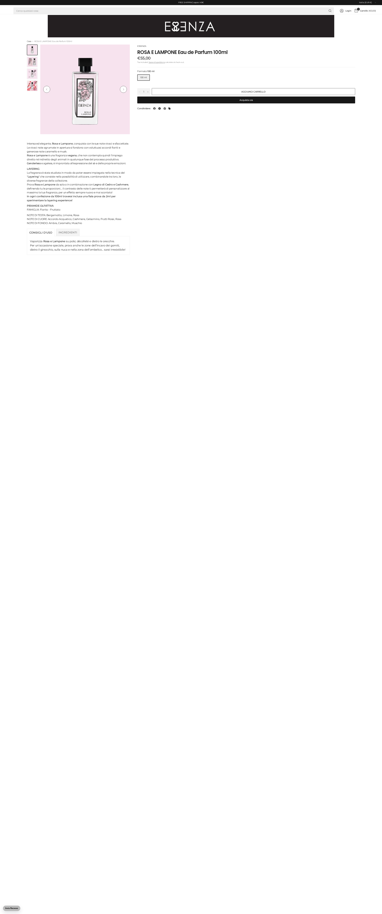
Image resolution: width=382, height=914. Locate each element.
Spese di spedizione (157, 62)
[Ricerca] (330, 10)
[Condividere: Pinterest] (165, 108)
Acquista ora (246, 100)
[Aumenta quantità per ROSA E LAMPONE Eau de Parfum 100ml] (148, 91)
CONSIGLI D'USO (40, 232)
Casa (29, 41)
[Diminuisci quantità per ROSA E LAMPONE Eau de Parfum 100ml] (139, 91)
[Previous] (46, 89)
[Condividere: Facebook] (154, 108)
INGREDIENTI (67, 232)
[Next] (123, 89)
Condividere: (144, 108)
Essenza (141, 46)
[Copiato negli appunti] (169, 108)
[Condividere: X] (159, 108)
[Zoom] (124, 50)
